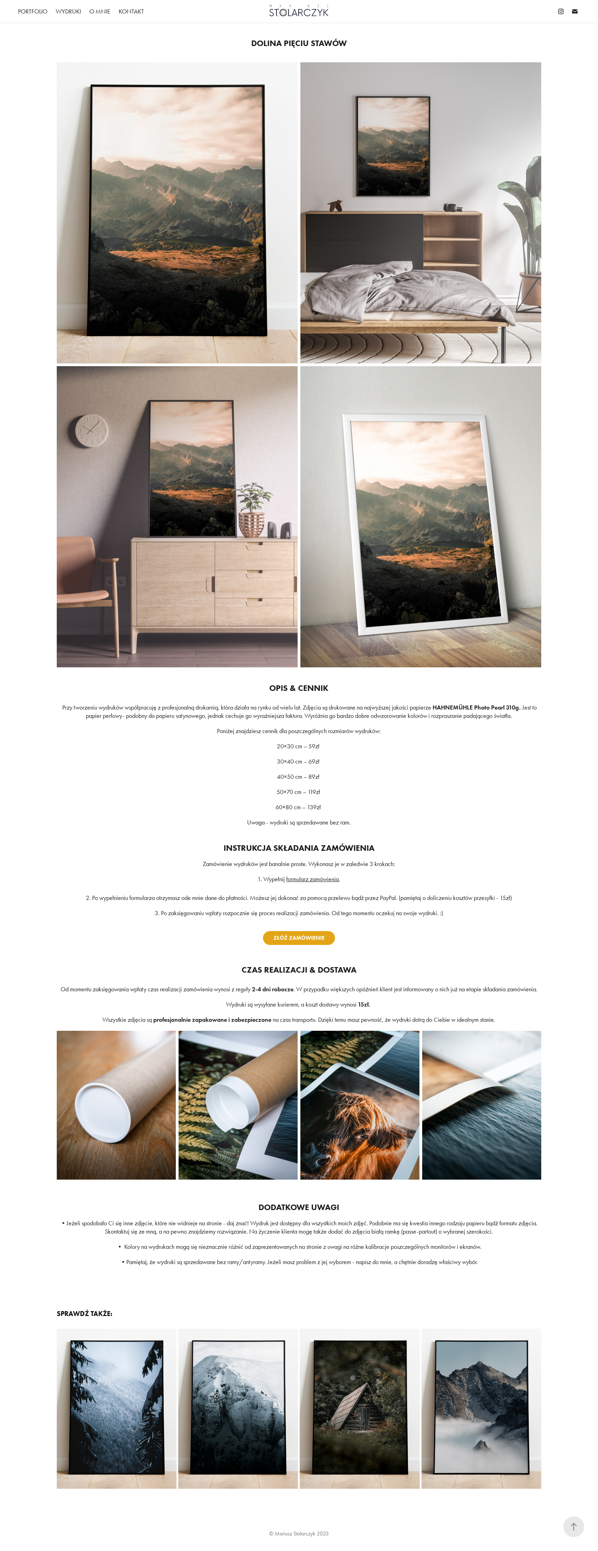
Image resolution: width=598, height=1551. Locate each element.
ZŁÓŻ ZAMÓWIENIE (299, 938)
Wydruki (68, 11)
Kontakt (131, 11)
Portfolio (32, 11)
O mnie (99, 11)
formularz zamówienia (312, 879)
